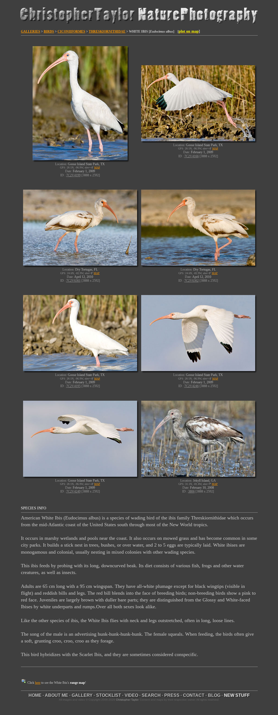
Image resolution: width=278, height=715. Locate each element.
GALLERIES (30, 31)
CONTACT (193, 695)
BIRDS (49, 31)
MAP (97, 167)
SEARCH (151, 695)
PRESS (171, 695)
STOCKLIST (108, 695)
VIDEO (131, 695)
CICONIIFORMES (71, 31)
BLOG (214, 695)
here (37, 683)
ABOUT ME (56, 695)
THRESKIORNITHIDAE (107, 31)
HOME (35, 695)
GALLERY (82, 695)
